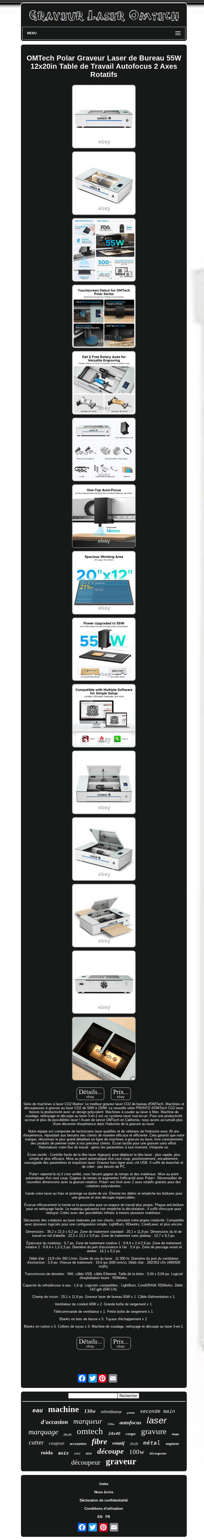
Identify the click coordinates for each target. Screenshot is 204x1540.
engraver (172, 1444)
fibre (99, 1441)
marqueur (87, 1421)
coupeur (57, 1443)
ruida (47, 1452)
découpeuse (158, 1453)
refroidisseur (111, 1411)
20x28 (134, 1444)
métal (151, 1443)
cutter (36, 1442)
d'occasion (54, 1422)
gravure (154, 1431)
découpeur (85, 1462)
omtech (90, 1431)
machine (63, 1409)
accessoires (78, 1444)
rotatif (118, 1443)
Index (103, 1484)
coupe (131, 1434)
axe (89, 1453)
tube (77, 1453)
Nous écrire (103, 1492)
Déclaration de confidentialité (104, 1500)
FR (107, 1517)
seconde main (157, 1411)
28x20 (67, 1434)
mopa (175, 1434)
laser (157, 1420)
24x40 (114, 1433)
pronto (131, 1412)
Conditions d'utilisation (103, 1509)
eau (37, 1411)
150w (111, 1424)
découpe (110, 1451)
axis (63, 1453)
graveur (121, 1461)
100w (136, 1451)
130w (90, 1411)
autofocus (130, 1422)
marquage (43, 1432)
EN (99, 1517)
